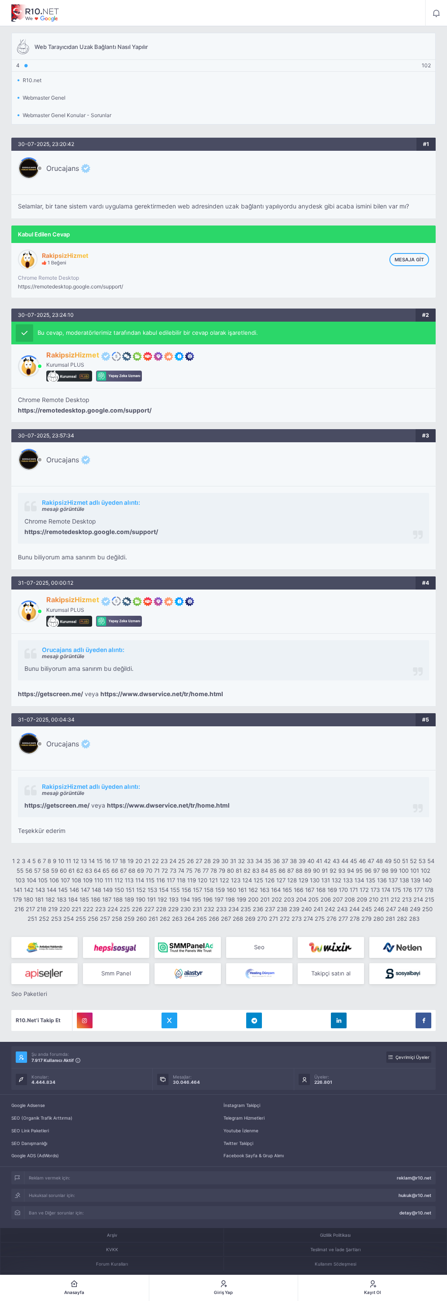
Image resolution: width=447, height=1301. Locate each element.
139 (415, 880)
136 (382, 880)
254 (68, 918)
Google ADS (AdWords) (35, 1155)
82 (247, 870)
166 (298, 889)
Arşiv (112, 1235)
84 (264, 870)
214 (418, 899)
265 (201, 918)
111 (109, 880)
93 (341, 870)
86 (282, 870)
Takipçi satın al (331, 973)
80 (230, 870)
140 (427, 880)
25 (181, 860)
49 (388, 860)
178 (428, 889)
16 (107, 860)
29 (216, 860)
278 (355, 918)
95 (359, 870)
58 (45, 870)
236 (258, 908)
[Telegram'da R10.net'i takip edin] (254, 1020)
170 (343, 889)
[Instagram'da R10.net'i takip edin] (85, 1020)
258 (117, 918)
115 (150, 880)
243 (342, 908)
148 (96, 889)
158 (208, 889)
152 (141, 889)
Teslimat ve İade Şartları (335, 1249)
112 (118, 880)
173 (375, 889)
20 (138, 860)
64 (97, 870)
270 (262, 918)
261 (153, 918)
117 (171, 880)
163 (264, 889)
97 (376, 870)
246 (379, 908)
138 (404, 880)
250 (427, 908)
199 (241, 899)
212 (395, 899)
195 (196, 899)
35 (267, 860)
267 (226, 918)
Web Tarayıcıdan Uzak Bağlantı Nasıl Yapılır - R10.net (35, 13)
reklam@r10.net (414, 1177)
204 (301, 899)
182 (50, 899)
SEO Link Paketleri (30, 1130)
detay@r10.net (415, 1212)
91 (325, 870)
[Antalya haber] (44, 947)
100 (404, 870)
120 (202, 880)
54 (430, 860)
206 (325, 899)
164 (276, 889)
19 (130, 860)
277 (343, 918)
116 (160, 880)
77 (206, 870)
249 (415, 908)
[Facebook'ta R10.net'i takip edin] (423, 1020)
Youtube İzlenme (241, 1130)
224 (112, 908)
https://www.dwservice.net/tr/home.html (161, 693)
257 (105, 918)
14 (92, 860)
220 (64, 908)
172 (364, 889)
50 (396, 860)
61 (72, 870)
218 (41, 908)
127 (280, 880)
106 (54, 880)
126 (270, 880)
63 (88, 870)
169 (332, 889)
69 (140, 870)
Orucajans (62, 168)
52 (413, 860)
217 (30, 908)
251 (32, 918)
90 (316, 870)
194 (185, 899)
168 (321, 889)
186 (95, 899)
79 (222, 870)
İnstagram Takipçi (242, 1105)
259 (129, 918)
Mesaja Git (409, 260)
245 (366, 908)
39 (302, 860)
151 (130, 889)
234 (233, 908)
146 (74, 889)
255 (81, 918)
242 (330, 908)
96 (367, 870)
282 (402, 918)
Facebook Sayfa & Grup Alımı (254, 1155)
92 (333, 870)
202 (277, 899)
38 (293, 860)
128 (292, 880)
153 (152, 889)
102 (425, 870)
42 (327, 860)
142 (29, 889)
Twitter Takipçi (238, 1143)
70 (149, 870)
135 (370, 880)
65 (106, 870)
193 (174, 899)
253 (56, 918)
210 (373, 899)
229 (173, 908)
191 (151, 899)
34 (258, 860)
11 (68, 860)
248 (403, 908)
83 (255, 870)
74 (181, 870)
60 (63, 870)
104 (31, 880)
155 (175, 889)
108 (76, 880)
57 (37, 870)
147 (85, 889)
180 (28, 899)
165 (287, 889)
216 (19, 908)
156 (186, 889)
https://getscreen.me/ (50, 693)
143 (40, 889)
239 (294, 908)
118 (181, 880)
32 (241, 860)
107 (65, 880)
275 (320, 918)
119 (191, 880)
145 (63, 889)
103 (20, 880)
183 (61, 899)
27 (199, 860)
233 (221, 908)
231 (197, 908)
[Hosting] (402, 947)
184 (73, 899)
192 (162, 899)
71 (157, 870)
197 (219, 899)
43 (336, 860)
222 (88, 908)
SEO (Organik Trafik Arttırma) (41, 1118)
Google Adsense (28, 1105)
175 (396, 889)
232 (209, 908)
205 (313, 899)
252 (44, 918)
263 (177, 918)
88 (299, 870)
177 (418, 889)
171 (354, 889)
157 (197, 889)
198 (230, 899)
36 (276, 860)
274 (308, 918)
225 (125, 908)
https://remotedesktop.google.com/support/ (70, 286)
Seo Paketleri (29, 993)
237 (270, 908)
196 (208, 899)
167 (309, 889)
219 (53, 908)
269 (250, 918)
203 (289, 899)
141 (18, 889)
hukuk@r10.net (415, 1195)
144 (51, 889)
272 (285, 918)
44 (344, 860)
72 (165, 870)
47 (371, 860)
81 (239, 870)
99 (393, 870)
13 (84, 860)
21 (147, 860)
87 (290, 870)
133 (348, 880)
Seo (259, 947)
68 (131, 870)
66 (114, 870)
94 (350, 870)
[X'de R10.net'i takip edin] (169, 1020)
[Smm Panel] (116, 947)
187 (106, 899)
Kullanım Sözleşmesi (335, 1263)
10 (61, 860)
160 (231, 889)
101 (414, 870)
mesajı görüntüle (63, 509)
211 (384, 899)
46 (362, 860)
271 (273, 918)
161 (242, 889)
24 (172, 860)
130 (315, 880)
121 (213, 880)
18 (123, 860)
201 (265, 899)
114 (139, 880)
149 (108, 889)
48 (379, 860)
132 (336, 880)
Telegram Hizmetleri (244, 1118)
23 (164, 860)
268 (238, 918)
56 (28, 870)
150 (119, 889)
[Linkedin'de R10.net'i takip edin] (339, 1020)
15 (99, 860)
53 (422, 860)
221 (76, 908)
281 (390, 918)
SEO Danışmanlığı (29, 1143)
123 (236, 880)
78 (213, 870)
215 (429, 899)
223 (100, 908)
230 (185, 908)
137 (393, 880)
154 (163, 889)
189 (129, 899)
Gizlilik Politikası (335, 1235)
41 (319, 860)
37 (285, 860)
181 (39, 899)
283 (414, 918)
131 (325, 880)
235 (246, 908)
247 (391, 908)
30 (224, 860)
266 (214, 918)
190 (140, 899)
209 (362, 899)
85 (273, 870)
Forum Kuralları (112, 1263)
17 (115, 860)
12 (76, 860)
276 (332, 918)
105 (43, 880)
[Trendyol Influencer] (331, 947)
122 (224, 880)
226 (137, 908)
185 (84, 899)
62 (79, 870)
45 (353, 860)
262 (165, 918)
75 (189, 870)
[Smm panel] (188, 947)
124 (247, 880)
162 (253, 889)
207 (338, 899)
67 (123, 870)
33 (250, 860)
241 (318, 908)
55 (20, 870)
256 (93, 918)
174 (386, 889)
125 (258, 880)
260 (141, 918)
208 (349, 899)
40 (310, 860)
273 (297, 918)
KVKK (112, 1249)
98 (385, 870)
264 (189, 918)
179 (17, 899)
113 (129, 880)
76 (197, 870)
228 (161, 908)
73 (173, 870)
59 (54, 870)
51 (405, 860)
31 (233, 860)
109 (88, 880)
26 (190, 860)
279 (366, 918)
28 (207, 860)
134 (359, 880)
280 (378, 918)
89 (307, 870)
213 (407, 899)
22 (155, 860)
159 (220, 889)
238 (282, 908)
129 (303, 880)
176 (407, 889)
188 (118, 899)
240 (306, 908)
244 (354, 908)
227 (149, 908)
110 (98, 880)
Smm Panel (116, 973)
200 (253, 899)
